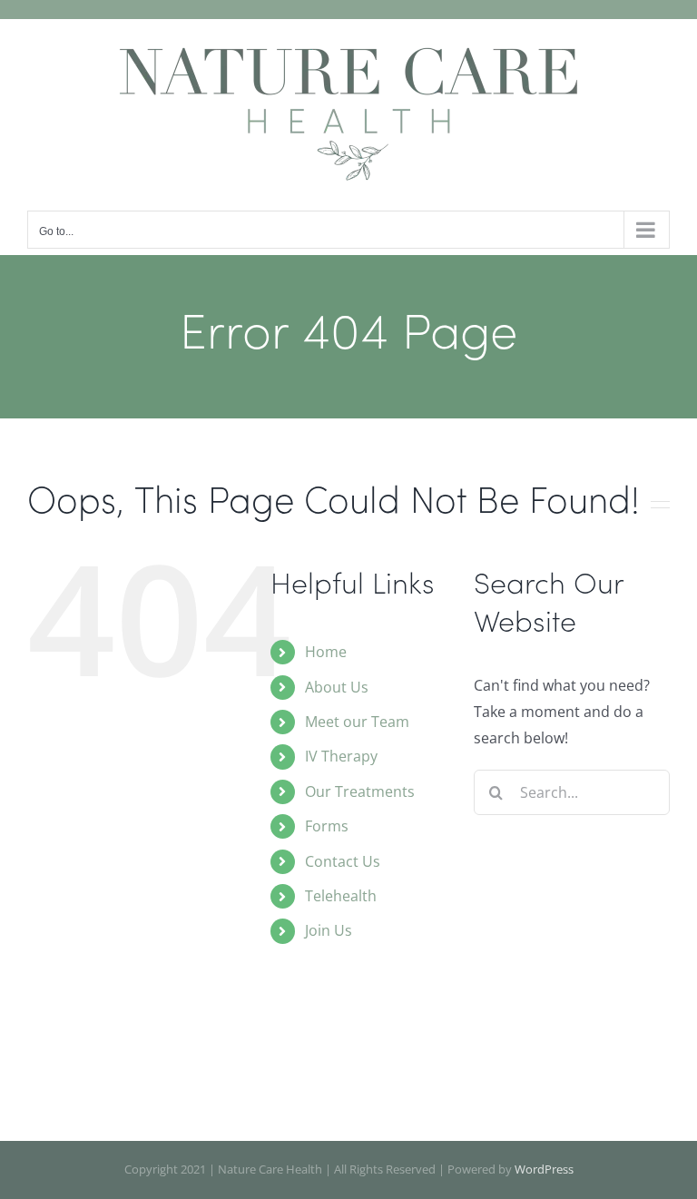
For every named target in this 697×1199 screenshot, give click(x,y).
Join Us (328, 930)
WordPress (544, 1169)
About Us (336, 687)
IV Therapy (341, 756)
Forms (326, 826)
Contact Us (342, 861)
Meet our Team (357, 722)
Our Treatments (360, 791)
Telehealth (341, 896)
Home (326, 652)
